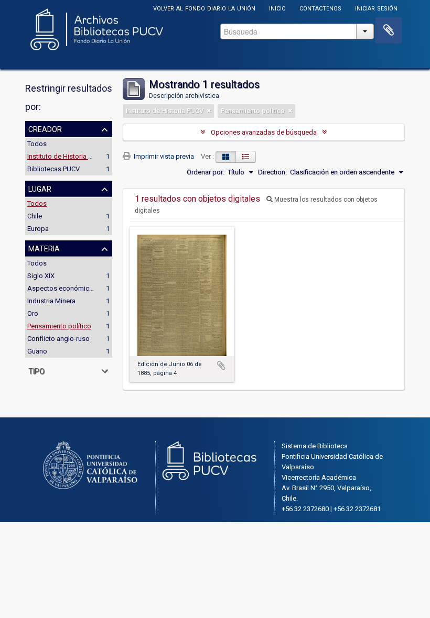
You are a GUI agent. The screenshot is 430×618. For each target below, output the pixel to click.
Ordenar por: (205, 172)
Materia (44, 247)
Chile (34, 216)
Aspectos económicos (62, 288)
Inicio (277, 8)
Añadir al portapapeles (221, 365)
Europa (38, 229)
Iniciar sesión (376, 8)
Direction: (272, 172)
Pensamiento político (59, 326)
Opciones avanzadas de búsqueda (264, 132)
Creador (45, 128)
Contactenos (320, 8)
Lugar (39, 188)
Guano (37, 351)
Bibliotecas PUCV (53, 169)
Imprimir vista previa (163, 156)
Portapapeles (388, 30)
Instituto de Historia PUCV (66, 156)
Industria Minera (51, 301)
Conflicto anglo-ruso (58, 339)
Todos (37, 144)
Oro (32, 313)
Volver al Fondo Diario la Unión (204, 8)
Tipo (36, 370)
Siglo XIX (41, 276)
